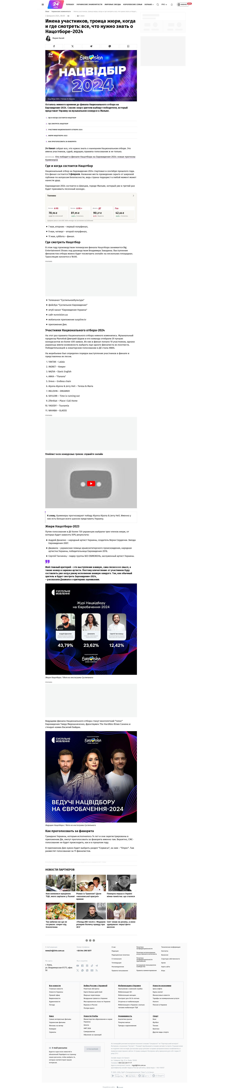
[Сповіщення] (171, 4)
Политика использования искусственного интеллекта (146, 953)
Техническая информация (170, 947)
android (117, 1076)
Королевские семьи (132, 4)
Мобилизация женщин (127, 995)
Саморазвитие (89, 1032)
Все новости (55, 986)
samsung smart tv (158, 1076)
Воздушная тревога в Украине (95, 998)
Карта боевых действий (93, 992)
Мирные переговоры (92, 995)
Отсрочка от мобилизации (128, 1002)
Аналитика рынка (125, 1019)
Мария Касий (58, 38)
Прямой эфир (54, 995)
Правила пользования (120, 970)
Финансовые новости (161, 995)
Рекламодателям (118, 967)
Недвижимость (125, 1016)
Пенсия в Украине (160, 1005)
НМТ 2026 (87, 1028)
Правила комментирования (146, 970)
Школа (86, 1025)
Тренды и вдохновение (127, 1026)
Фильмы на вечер (56, 1026)
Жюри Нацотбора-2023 (57, 136)
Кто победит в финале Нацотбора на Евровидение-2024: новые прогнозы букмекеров (90, 158)
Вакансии (164, 955)
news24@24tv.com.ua (54, 951)
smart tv (144, 1076)
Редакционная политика (121, 955)
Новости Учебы (91, 1016)
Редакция (115, 951)
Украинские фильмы (57, 1022)
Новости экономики (162, 986)
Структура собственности (170, 959)
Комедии (52, 1029)
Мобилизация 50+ (125, 992)
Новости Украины (56, 992)
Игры (163, 970)
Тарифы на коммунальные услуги (166, 998)
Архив (163, 963)
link (77, 966)
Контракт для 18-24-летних (128, 998)
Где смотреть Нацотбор (58, 124)
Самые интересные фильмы (60, 1019)
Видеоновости (54, 998)
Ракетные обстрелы (91, 989)
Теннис (155, 1026)
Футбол (156, 1022)
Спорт (155, 1016)
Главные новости (56, 989)
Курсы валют (158, 992)
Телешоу (70, 4)
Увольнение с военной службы (130, 989)
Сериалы (52, 1032)
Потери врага (89, 1008)
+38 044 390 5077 (84, 951)
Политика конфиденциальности (144, 947)
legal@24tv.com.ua (139, 1065)
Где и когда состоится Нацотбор (62, 118)
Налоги (156, 1002)
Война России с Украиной (95, 986)
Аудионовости (54, 1002)
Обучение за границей (92, 1035)
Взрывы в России (90, 1005)
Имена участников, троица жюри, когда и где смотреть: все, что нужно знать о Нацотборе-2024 (105, 11)
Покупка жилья (124, 1022)
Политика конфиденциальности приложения (144, 959)
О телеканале (117, 959)
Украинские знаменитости (89, 4)
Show (47, 11)
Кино (51, 1016)
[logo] (56, 4)
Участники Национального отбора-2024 (65, 130)
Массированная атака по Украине (97, 1002)
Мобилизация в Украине (129, 986)
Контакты (164, 951)
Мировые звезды (113, 4)
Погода (52, 1005)
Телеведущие (116, 963)
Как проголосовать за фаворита (62, 142)
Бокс (154, 1019)
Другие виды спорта (161, 1032)
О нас (114, 947)
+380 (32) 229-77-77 (125, 1063)
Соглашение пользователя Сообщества (146, 965)
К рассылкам (92, 1049)
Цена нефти (157, 989)
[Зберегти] (128, 46)
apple (130, 1076)
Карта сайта (165, 967)
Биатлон (156, 1029)
